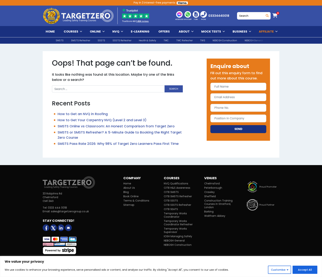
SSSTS (101, 40)
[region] (161, 266)
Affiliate (266, 31)
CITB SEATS (171, 209)
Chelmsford (212, 183)
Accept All (305, 270)
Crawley (209, 192)
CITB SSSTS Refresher (177, 205)
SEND (238, 129)
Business (240, 31)
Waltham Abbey (214, 216)
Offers (164, 31)
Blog (126, 192)
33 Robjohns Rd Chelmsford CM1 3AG (52, 197)
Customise (278, 270)
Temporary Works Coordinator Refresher (178, 222)
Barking (209, 211)
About (184, 31)
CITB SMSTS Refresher (178, 196)
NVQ (115, 31)
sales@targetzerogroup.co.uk (70, 211)
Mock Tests (211, 31)
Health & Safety (147, 40)
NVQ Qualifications (176, 183)
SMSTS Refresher (80, 40)
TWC (166, 40)
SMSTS (60, 40)
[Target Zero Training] (69, 182)
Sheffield (210, 196)
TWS (202, 40)
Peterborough (213, 188)
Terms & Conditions (136, 200)
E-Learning (140, 31)
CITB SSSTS (171, 200)
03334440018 (218, 16)
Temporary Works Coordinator (175, 215)
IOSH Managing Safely (178, 236)
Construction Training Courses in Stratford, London (218, 204)
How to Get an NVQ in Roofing (83, 114)
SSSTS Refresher (122, 40)
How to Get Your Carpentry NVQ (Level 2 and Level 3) (102, 120)
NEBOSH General (174, 240)
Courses (71, 31)
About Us (129, 188)
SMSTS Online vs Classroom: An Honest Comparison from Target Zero (116, 126)
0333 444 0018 (57, 208)
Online (95, 31)
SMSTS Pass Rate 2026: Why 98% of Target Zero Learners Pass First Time (118, 143)
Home (50, 31)
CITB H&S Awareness (177, 188)
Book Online (131, 196)
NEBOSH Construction (225, 40)
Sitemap (128, 205)
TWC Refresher (184, 40)
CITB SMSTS (171, 192)
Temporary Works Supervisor (175, 230)
